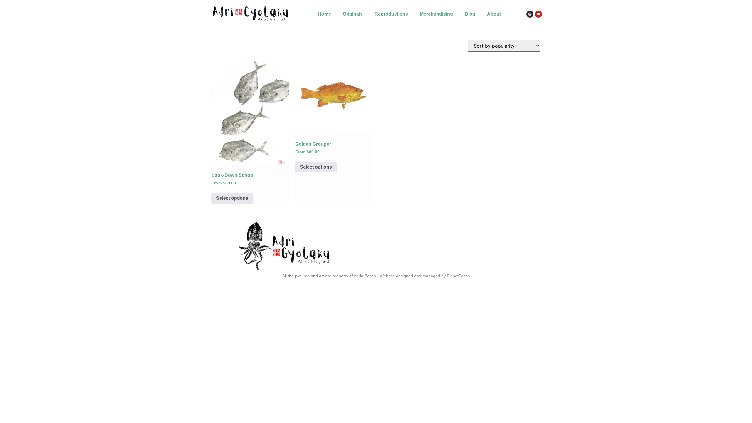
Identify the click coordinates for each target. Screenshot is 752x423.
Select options (232, 198)
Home (324, 13)
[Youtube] (538, 14)
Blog (470, 13)
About (494, 13)
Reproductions (391, 13)
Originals (353, 13)
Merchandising (436, 13)
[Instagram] (529, 14)
